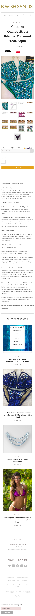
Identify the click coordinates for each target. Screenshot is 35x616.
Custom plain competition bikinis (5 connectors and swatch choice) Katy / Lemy (17, 520)
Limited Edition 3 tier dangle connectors (17, 460)
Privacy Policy (11, 580)
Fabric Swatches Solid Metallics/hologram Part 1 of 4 (17, 360)
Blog (18, 580)
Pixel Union (16, 584)
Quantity (4, 158)
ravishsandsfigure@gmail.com (17, 549)
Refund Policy (10, 577)
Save (19, 51)
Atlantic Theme (7, 584)
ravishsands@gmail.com (17, 547)
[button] (17, 148)
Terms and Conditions (22, 577)
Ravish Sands (17, 356)
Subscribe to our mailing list (11, 605)
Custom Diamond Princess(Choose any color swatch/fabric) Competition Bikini (18, 415)
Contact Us (24, 580)
